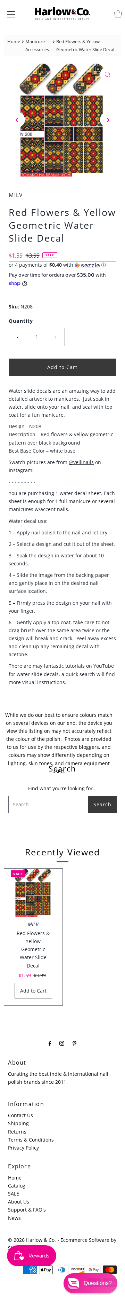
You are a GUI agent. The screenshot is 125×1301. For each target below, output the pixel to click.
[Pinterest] (74, 1043)
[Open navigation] (11, 14)
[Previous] (17, 119)
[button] (62, 264)
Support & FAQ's (27, 1209)
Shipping (18, 1123)
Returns (17, 1131)
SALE (13, 1193)
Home (13, 41)
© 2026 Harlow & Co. (32, 1240)
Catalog (16, 1185)
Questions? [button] (98, 1283)
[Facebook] (50, 1043)
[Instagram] (61, 1043)
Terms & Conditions (31, 1139)
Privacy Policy (23, 1147)
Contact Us (20, 1115)
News (14, 1218)
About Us (18, 1201)
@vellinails (81, 462)
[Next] (107, 119)
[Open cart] (118, 13)
